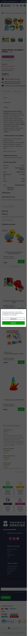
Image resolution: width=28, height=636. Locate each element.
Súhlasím (13, 323)
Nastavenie (13, 319)
